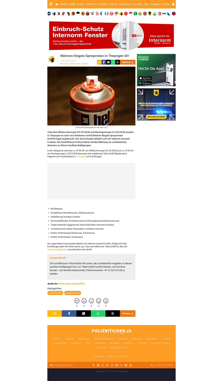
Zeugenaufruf (57, 257)
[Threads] (112, 365)
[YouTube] (116, 365)
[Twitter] (98, 365)
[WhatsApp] (121, 365)
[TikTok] (107, 365)
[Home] (51, 4)
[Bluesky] (126, 365)
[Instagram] (102, 365)
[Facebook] (93, 365)
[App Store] (130, 365)
